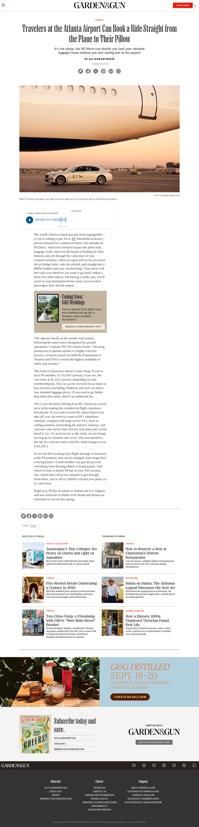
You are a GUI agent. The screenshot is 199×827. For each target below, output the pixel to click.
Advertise (99, 787)
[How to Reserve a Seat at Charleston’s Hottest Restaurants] (112, 567)
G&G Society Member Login (143, 798)
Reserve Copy (83, 327)
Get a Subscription (65, 738)
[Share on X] (95, 72)
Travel (33, 525)
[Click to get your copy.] (48, 321)
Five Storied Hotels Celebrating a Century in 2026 (71, 585)
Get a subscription (56, 787)
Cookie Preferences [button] (99, 809)
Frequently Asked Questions (99, 802)
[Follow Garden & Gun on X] (164, 766)
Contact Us (99, 791)
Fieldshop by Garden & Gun (143, 791)
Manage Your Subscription (69, 749)
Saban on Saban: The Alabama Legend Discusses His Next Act (150, 585)
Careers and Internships (99, 795)
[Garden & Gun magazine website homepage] (99, 5)
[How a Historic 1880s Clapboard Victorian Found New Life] (112, 635)
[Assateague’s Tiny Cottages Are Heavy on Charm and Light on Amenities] (33, 567)
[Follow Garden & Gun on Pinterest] (174, 766)
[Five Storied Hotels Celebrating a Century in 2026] (33, 602)
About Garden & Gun (143, 787)
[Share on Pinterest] (103, 72)
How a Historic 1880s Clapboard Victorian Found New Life (147, 620)
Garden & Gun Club (143, 795)
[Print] (118, 72)
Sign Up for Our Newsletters (154, 742)
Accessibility (99, 806)
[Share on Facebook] (88, 72)
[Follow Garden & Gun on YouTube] (194, 766)
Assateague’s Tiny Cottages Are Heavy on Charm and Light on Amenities (71, 553)
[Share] (80, 72)
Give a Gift (60, 743)
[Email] (111, 72)
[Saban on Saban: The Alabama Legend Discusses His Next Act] (112, 602)
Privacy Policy (99, 798)
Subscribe (183, 5)
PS (73, 239)
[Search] (195, 5)
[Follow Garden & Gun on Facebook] (134, 766)
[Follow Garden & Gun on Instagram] (144, 766)
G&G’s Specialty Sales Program (143, 802)
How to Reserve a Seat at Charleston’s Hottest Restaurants (146, 553)
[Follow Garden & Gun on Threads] (154, 766)
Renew (56, 795)
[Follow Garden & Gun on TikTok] (184, 766)
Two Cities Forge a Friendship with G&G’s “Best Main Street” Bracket (71, 620)
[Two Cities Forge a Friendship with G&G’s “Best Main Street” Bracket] (33, 635)
